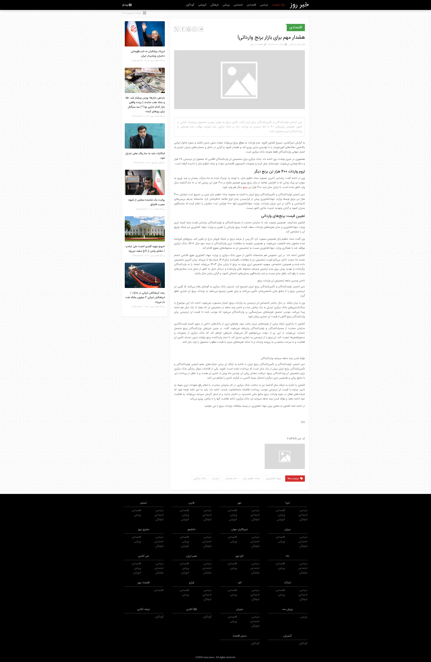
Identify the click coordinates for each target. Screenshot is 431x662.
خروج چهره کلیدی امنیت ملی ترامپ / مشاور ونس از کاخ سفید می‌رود (145, 248)
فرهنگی (214, 5)
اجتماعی (238, 5)
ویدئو (125, 5)
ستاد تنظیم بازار (251, 478)
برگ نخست (278, 5)
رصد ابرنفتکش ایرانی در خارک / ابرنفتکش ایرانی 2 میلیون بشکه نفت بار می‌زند (145, 297)
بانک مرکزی (199, 478)
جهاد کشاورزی (273, 478)
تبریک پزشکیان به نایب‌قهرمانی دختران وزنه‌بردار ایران (148, 53)
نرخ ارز (215, 478)
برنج (245, 187)
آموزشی (202, 5)
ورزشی (226, 5)
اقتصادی (251, 5)
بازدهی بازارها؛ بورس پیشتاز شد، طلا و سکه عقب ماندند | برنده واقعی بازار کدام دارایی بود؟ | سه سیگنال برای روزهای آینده (145, 105)
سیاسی (264, 5)
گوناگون (190, 5)
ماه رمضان (231, 478)
